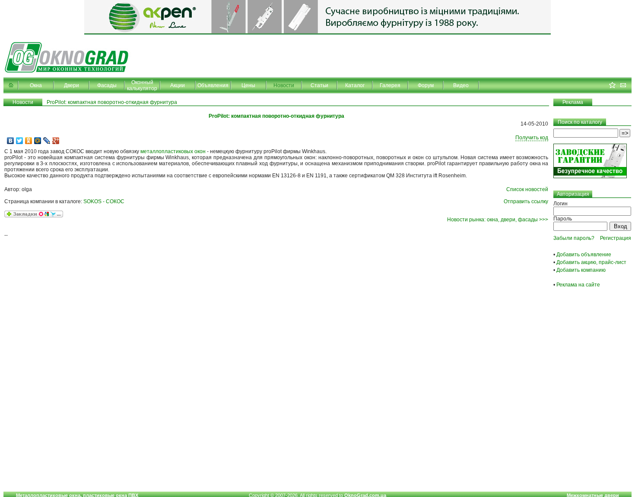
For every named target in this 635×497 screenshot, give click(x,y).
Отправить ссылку (526, 201)
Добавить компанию (581, 270)
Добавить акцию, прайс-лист (591, 262)
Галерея (390, 85)
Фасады (107, 85)
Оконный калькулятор (142, 85)
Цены (248, 85)
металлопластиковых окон (173, 151)
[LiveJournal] (46, 140)
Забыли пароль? (573, 238)
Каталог (355, 85)
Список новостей (527, 189)
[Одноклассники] (28, 140)
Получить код (531, 138)
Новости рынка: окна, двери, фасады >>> (497, 220)
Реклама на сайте (578, 285)
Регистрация (615, 238)
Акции (177, 85)
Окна (36, 85)
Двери (71, 85)
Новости (283, 85)
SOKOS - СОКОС (103, 201)
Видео (461, 85)
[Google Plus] (55, 140)
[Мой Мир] (37, 140)
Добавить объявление (583, 255)
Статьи (319, 85)
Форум (426, 85)
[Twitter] (19, 140)
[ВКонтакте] (10, 140)
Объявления (213, 85)
